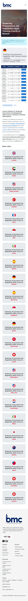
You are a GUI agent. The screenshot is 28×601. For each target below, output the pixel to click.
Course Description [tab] (7, 105)
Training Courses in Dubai (6, 566)
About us (4, 547)
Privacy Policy (5, 552)
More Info (23, 69)
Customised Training (19, 549)
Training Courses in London (6, 562)
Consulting (17, 553)
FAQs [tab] (15, 105)
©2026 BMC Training (12, 595)
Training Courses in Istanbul (6, 573)
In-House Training (19, 555)
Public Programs (18, 547)
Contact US (5, 555)
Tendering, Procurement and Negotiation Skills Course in (14, 158)
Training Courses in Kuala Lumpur (6, 570)
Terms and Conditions (4, 550)
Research (17, 551)
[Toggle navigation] (25, 4)
